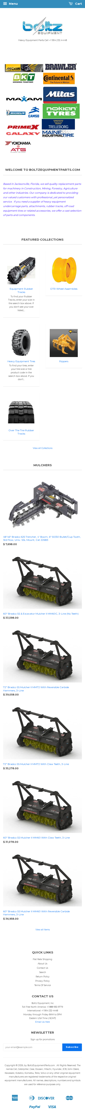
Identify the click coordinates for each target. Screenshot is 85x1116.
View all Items (42, 929)
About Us (42, 963)
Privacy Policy (42, 981)
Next (73, 108)
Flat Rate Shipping (42, 959)
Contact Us (42, 968)
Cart (78, 4)
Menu (13, 4)
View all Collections (42, 448)
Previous (12, 108)
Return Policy (43, 976)
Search (42, 972)
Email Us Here (42, 1022)
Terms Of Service (42, 985)
